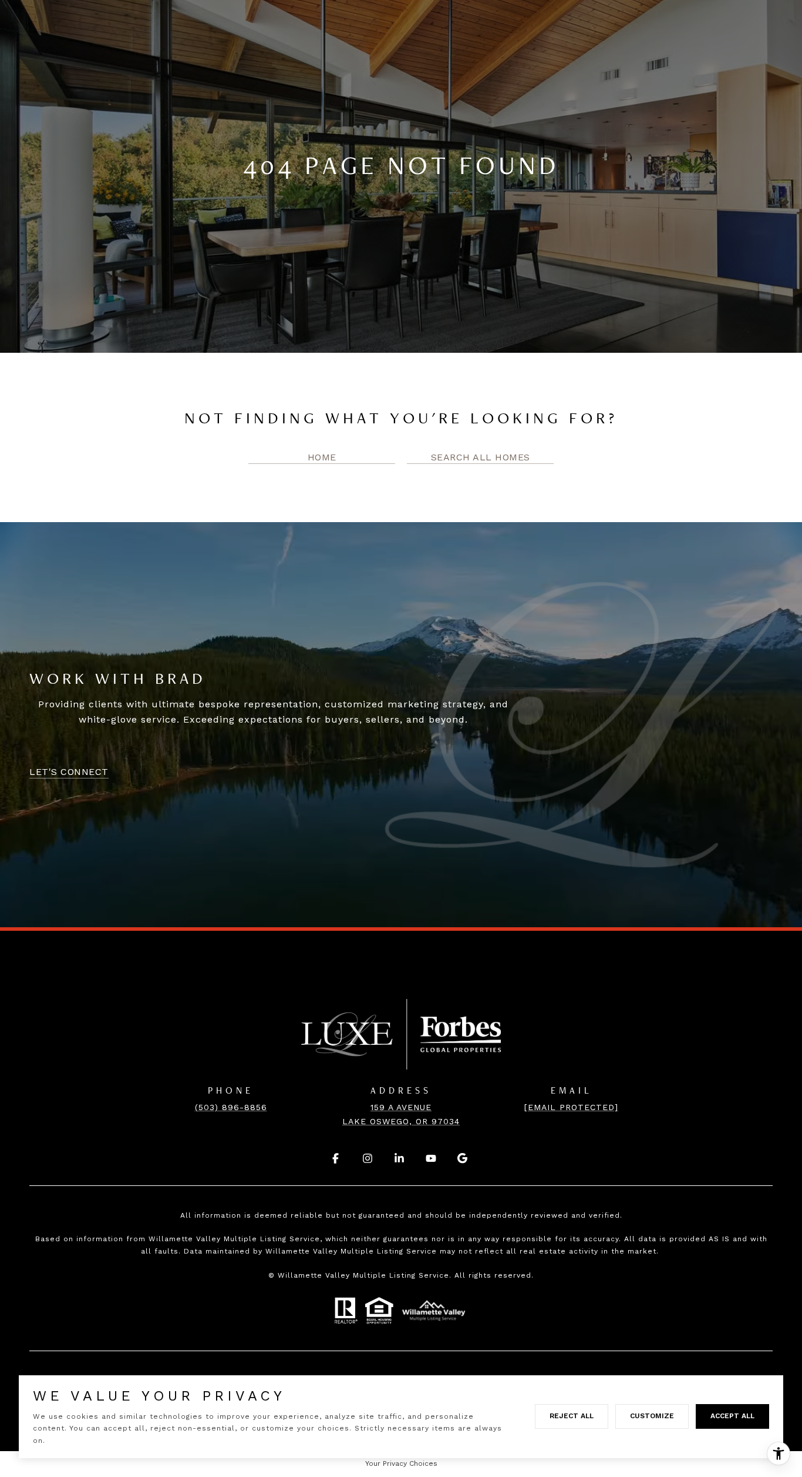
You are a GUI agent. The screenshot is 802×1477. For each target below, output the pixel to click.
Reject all (572, 1416)
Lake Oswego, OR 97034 (401, 1121)
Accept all (732, 1416)
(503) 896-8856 (231, 1107)
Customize (652, 1416)
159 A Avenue (401, 1107)
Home (322, 457)
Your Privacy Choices (401, 1463)
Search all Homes (480, 457)
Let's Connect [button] (69, 771)
